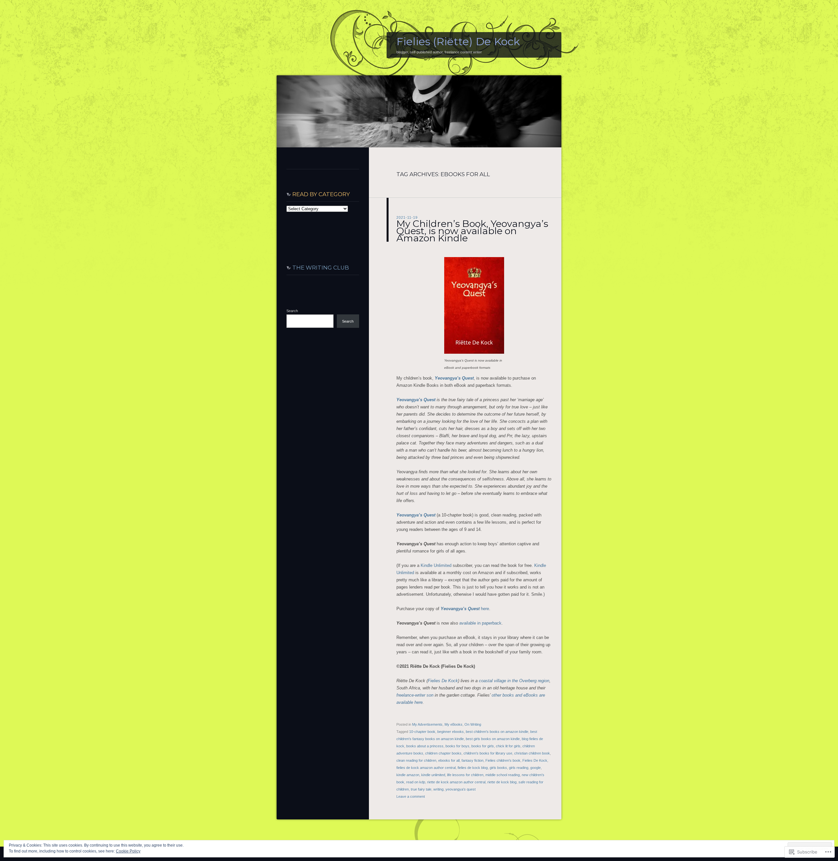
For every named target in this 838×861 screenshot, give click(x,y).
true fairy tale (421, 789)
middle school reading (502, 775)
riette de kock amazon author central (456, 782)
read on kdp (415, 782)
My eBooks (454, 724)
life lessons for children (465, 775)
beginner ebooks (450, 732)
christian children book (532, 753)
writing (438, 789)
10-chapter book (422, 732)
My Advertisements (427, 724)
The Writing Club (320, 267)
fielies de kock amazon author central (426, 768)
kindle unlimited (433, 775)
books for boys (457, 746)
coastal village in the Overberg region (514, 680)
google (535, 768)
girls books (498, 768)
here (465, 608)
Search (292, 311)
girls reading (518, 768)
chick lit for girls (508, 746)
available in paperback (480, 623)
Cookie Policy (128, 851)
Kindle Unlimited (436, 565)
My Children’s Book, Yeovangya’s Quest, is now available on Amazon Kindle (472, 231)
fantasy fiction (472, 760)
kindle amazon (407, 775)
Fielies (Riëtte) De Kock (458, 41)
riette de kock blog (502, 782)
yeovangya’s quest (461, 789)
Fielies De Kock (443, 680)
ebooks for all (449, 760)
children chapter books (443, 753)
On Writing (473, 724)
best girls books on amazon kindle (493, 739)
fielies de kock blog (473, 768)
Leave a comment (410, 796)
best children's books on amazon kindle (497, 732)
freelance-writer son (414, 695)
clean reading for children (416, 760)
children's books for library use (488, 753)
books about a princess (425, 746)
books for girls (482, 746)
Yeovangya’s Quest (454, 378)
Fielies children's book (502, 760)
